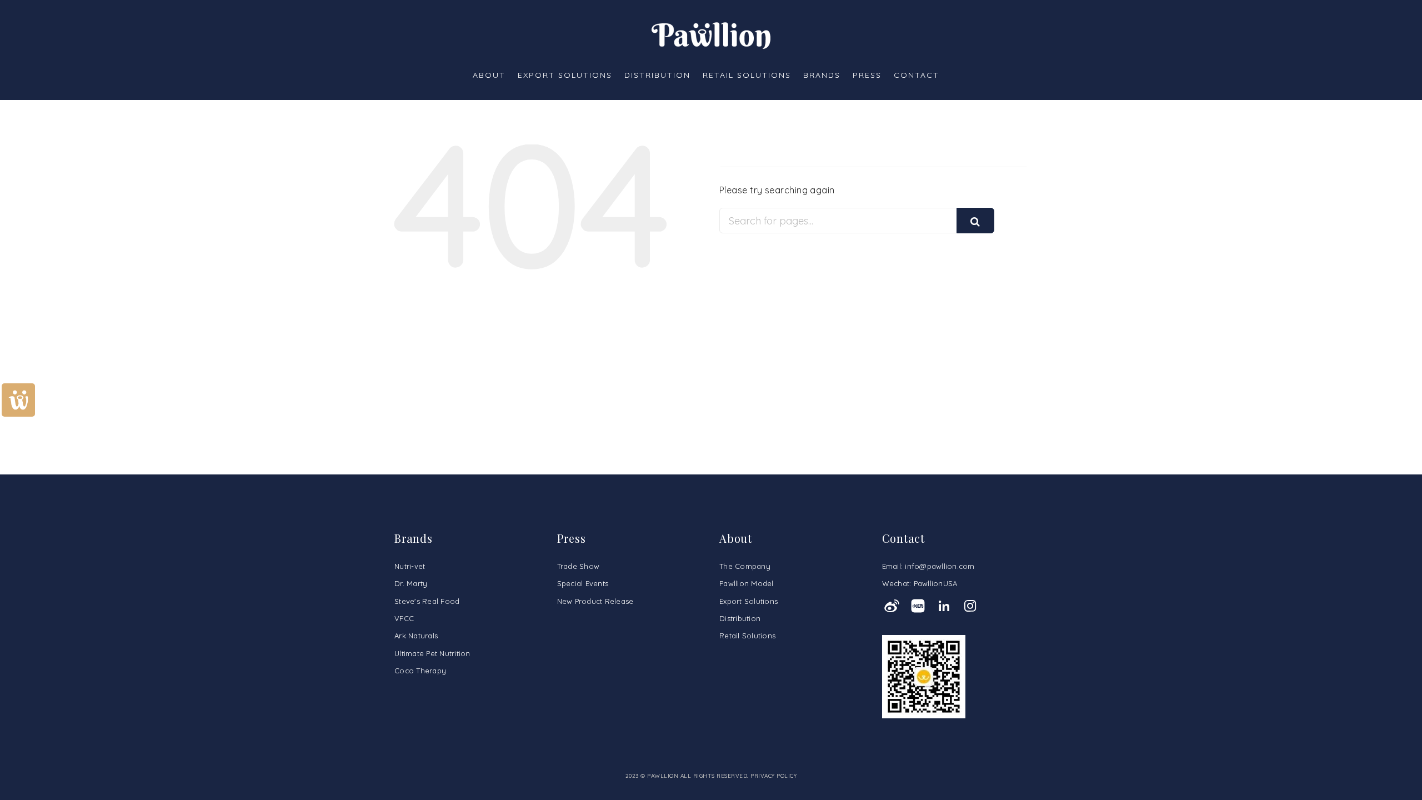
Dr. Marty (410, 583)
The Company (744, 566)
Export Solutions (565, 75)
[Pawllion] (711, 34)
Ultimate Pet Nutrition (432, 653)
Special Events (583, 583)
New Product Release (595, 601)
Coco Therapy (420, 670)
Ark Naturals (416, 635)
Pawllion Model (746, 583)
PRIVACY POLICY (773, 775)
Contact (916, 75)
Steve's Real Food (426, 601)
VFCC (404, 618)
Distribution (657, 75)
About (489, 75)
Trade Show (578, 566)
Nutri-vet (409, 566)
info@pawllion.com (939, 566)
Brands (821, 75)
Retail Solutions (747, 75)
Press (867, 75)
